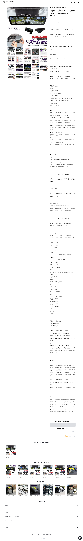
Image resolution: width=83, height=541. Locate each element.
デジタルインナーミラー (10, 509)
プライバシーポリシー (36, 534)
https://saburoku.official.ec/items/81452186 (59, 205)
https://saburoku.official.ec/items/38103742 (59, 174)
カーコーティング (8, 520)
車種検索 (7, 505)
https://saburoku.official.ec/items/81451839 (59, 218)
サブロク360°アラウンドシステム (12, 516)
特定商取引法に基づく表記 (46, 534)
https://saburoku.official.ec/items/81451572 (59, 159)
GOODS (6, 523)
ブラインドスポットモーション (11, 512)
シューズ (7, 527)
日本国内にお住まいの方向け (62, 428)
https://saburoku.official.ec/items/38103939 (59, 190)
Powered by (40, 538)
